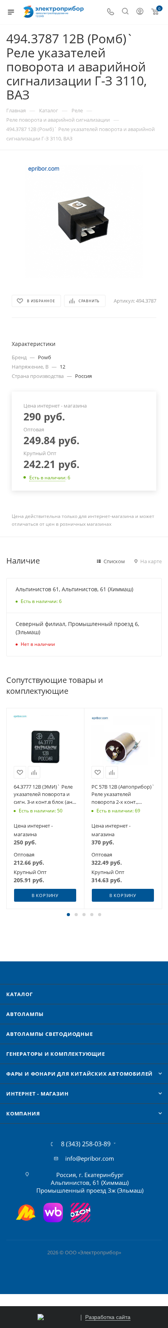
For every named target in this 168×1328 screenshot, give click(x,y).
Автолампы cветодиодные (49, 1033)
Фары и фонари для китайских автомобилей (79, 1073)
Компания (23, 1113)
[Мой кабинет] (139, 12)
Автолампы (25, 1014)
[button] (68, 914)
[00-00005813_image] (84, 221)
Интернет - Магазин (37, 1093)
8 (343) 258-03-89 (86, 1144)
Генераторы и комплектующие (55, 1053)
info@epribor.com (89, 1158)
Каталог (19, 994)
